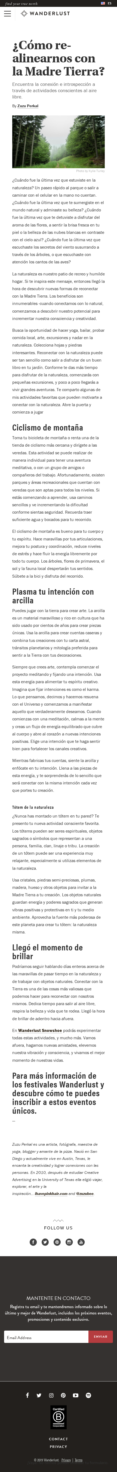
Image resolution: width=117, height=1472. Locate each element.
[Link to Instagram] (51, 1395)
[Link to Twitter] (39, 1395)
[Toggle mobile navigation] (7, 13)
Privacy (58, 1447)
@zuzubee (85, 1193)
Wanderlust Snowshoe (39, 1030)
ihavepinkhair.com (51, 1193)
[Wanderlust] (45, 13)
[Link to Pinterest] (63, 1395)
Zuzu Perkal (27, 105)
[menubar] (106, 3)
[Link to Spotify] (88, 1395)
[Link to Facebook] (27, 1395)
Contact (58, 1439)
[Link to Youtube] (75, 1395)
